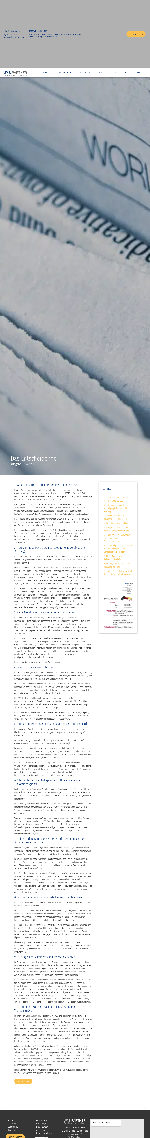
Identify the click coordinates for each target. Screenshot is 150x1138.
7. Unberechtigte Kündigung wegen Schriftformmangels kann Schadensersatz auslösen (118, 548)
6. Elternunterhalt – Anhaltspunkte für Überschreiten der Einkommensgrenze (118, 538)
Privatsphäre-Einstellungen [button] (41, 1122)
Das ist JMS (118, 72)
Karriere (102, 72)
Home (45, 72)
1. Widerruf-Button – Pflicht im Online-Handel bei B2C (116, 499)
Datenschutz (13, 1126)
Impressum (12, 1123)
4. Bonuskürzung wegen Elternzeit (118, 523)
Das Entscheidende (34, 458)
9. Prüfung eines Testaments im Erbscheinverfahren (117, 565)
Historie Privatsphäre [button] (45, 1133)
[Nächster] (111, 1108)
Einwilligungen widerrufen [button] (42, 1128)
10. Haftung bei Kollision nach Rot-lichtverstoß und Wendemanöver (118, 573)
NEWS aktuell (85, 72)
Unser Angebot (62, 72)
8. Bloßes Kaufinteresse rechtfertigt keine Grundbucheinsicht (118, 558)
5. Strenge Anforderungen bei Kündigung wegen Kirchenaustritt (117, 529)
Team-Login (13, 1130)
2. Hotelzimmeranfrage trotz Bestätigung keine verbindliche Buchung (117, 508)
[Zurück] (39, 1108)
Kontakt (138, 72)
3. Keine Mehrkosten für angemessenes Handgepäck (115, 517)
